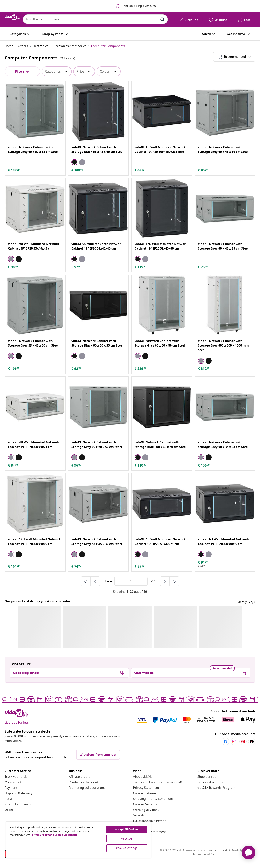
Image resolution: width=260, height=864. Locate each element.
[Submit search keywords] (162, 19)
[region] (78, 840)
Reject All (127, 838)
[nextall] (174, 581)
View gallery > (246, 602)
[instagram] (234, 741)
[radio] (74, 162)
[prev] (95, 581)
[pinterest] (243, 741)
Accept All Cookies (126, 829)
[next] (165, 581)
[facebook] (225, 741)
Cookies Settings (145, 804)
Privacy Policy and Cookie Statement (54, 835)
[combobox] (95, 19)
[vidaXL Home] (12, 17)
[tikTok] (252, 741)
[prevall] (86, 581)
